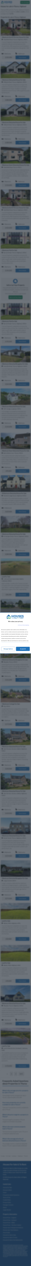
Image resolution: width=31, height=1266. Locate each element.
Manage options (8, 649)
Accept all (23, 649)
